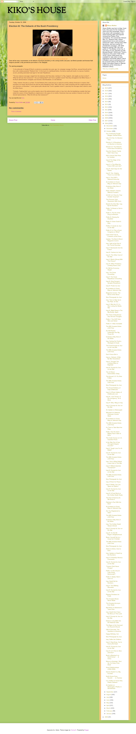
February (109, 711)
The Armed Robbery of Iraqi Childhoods (113, 388)
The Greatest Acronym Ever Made (113, 604)
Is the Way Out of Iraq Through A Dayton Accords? (113, 443)
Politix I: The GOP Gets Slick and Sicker (113, 320)
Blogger (86, 730)
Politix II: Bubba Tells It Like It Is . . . (113, 577)
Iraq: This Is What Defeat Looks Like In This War (114, 462)
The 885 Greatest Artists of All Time (113, 327)
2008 (106, 118)
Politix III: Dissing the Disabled (112, 218)
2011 (106, 110)
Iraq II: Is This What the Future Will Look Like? (114, 165)
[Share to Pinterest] (43, 103)
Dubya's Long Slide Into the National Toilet (113, 621)
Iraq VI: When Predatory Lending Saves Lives (113, 264)
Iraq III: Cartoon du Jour (113, 252)
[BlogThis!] (37, 103)
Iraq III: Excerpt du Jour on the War (113, 368)
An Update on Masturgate (114, 410)
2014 (106, 101)
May (108, 702)
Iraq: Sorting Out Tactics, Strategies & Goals (114, 342)
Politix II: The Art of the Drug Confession (113, 213)
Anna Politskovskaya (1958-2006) (112, 668)
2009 (106, 115)
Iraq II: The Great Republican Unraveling (114, 277)
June (108, 700)
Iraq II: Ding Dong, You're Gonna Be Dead (114, 643)
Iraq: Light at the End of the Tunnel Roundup (113, 244)
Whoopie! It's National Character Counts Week (113, 414)
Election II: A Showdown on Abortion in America (114, 143)
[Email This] (35, 103)
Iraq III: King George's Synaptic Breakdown (113, 282)
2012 (106, 107)
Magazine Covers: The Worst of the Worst (113, 293)
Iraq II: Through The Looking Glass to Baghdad (112, 363)
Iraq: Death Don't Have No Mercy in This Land (114, 612)
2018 (106, 91)
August (108, 694)
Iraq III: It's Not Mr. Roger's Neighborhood (114, 533)
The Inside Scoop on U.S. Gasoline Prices (114, 438)
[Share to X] (39, 103)
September (110, 692)
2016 (106, 96)
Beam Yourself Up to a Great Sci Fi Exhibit (113, 538)
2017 (106, 93)
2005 (106, 717)
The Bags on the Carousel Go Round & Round (114, 626)
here (23, 98)
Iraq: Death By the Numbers (111, 582)
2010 (106, 112)
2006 (106, 123)
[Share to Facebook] (41, 103)
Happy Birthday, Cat (112, 634)
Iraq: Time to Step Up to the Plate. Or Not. (113, 300)
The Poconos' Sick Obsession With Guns (113, 200)
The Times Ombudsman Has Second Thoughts (114, 315)
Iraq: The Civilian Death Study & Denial (113, 525)
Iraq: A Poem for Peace (113, 482)
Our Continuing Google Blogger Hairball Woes (114, 134)
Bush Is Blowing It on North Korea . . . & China (112, 657)
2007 (106, 121)
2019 (106, 88)
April (108, 705)
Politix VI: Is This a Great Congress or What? (114, 231)
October (109, 131)
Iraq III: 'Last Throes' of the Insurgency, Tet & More (113, 398)
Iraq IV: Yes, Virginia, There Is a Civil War (113, 174)
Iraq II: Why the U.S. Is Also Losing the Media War (113, 306)
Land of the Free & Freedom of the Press (113, 235)
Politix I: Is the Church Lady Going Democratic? (113, 572)
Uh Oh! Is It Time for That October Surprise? (114, 196)
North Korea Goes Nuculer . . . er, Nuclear (114, 677)
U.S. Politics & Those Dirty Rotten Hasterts (114, 681)
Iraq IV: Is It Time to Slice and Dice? (114, 651)
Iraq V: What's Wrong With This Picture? (114, 260)
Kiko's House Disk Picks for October (113, 156)
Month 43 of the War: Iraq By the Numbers (114, 204)
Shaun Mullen (112, 25)
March (108, 708)
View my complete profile (110, 69)
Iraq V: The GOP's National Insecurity (112, 178)
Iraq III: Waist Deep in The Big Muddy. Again (114, 311)
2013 (106, 104)
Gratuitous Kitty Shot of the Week (113, 187)
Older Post (92, 120)
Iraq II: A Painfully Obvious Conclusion (114, 558)
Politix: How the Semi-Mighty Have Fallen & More (113, 433)
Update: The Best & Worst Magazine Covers (114, 240)
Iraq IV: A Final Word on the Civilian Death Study (114, 494)
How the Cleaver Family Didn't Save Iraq (113, 152)
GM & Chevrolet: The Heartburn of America (113, 630)
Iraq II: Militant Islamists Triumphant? (113, 466)
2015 (106, 99)
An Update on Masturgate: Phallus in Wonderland (114, 686)
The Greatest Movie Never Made (112, 599)
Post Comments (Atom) (56, 125)
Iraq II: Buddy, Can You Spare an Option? (113, 485)
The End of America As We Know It (113, 498)
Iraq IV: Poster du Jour (113, 286)
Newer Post (13, 120)
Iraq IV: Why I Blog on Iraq (114, 402)
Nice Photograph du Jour (114, 297)
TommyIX (73, 730)
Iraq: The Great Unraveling (111, 273)
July (107, 697)
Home (53, 120)
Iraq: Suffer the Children (113, 639)
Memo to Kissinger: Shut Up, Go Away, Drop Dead (113, 663)
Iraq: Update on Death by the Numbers (114, 554)
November (109, 128)
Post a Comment (16, 111)
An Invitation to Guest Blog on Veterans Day (113, 182)
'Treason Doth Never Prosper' (112, 567)
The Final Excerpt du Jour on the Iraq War (114, 346)
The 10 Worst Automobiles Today (112, 372)
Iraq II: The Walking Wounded (112, 586)
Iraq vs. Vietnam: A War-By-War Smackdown (113, 358)
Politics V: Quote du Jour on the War (113, 226)
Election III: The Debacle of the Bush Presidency (114, 147)
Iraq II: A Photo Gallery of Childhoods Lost (114, 393)
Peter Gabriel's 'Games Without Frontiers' (113, 191)
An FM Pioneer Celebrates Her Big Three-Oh (112, 332)
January (109, 713)
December (109, 126)
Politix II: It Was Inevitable (114, 323)
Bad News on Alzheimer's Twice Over (114, 608)
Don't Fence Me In (112, 354)
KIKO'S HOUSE (36, 11)
